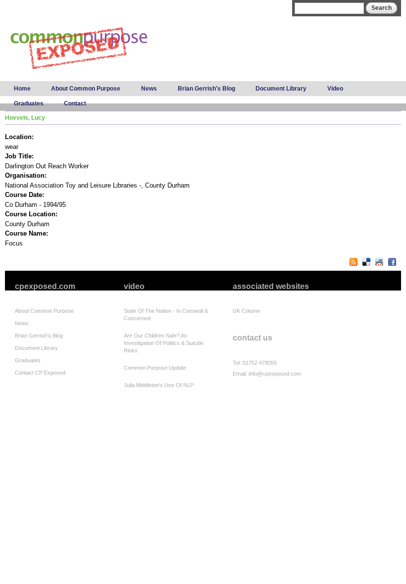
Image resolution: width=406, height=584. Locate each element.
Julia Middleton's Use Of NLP (159, 385)
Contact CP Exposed (40, 373)
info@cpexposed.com (275, 374)
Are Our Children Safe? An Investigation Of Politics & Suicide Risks (163, 343)
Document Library (280, 88)
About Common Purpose (85, 88)
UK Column (246, 311)
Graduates (29, 103)
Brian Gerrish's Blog (206, 88)
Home (22, 88)
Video (335, 88)
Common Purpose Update (155, 368)
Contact (75, 103)
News (149, 88)
